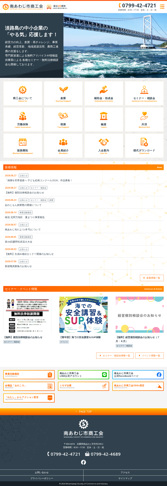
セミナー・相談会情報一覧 (116, 355)
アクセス (125, 472)
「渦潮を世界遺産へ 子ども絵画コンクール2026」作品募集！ (39, 180)
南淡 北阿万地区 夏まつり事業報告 (25, 217)
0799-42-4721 (66, 454)
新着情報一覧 (153, 277)
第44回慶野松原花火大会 (18, 241)
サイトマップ (125, 478)
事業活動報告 (25, 212)
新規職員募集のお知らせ (18, 266)
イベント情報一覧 (151, 355)
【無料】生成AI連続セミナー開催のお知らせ (29, 253)
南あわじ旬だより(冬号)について (23, 229)
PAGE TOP (85, 411)
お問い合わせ (42, 472)
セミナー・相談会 (38, 187)
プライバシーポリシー (41, 478)
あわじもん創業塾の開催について (23, 205)
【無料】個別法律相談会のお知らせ (24, 192)
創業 (51, 200)
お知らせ (24, 175)
